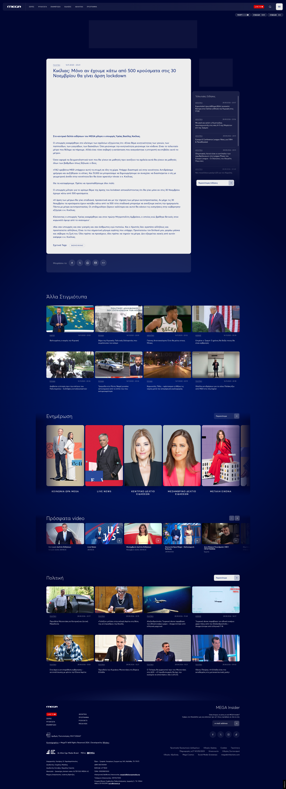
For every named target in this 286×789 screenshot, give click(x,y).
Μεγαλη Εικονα (220, 491)
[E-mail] (95, 262)
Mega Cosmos (188, 755)
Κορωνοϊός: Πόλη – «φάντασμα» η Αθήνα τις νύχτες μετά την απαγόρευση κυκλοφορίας (165, 387)
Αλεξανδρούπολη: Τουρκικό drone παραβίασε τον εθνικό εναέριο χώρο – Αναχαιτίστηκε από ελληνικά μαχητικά (166, 623)
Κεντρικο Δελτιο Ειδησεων (143, 492)
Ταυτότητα (235, 748)
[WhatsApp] (87, 262)
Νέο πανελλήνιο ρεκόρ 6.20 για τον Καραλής (213, 173)
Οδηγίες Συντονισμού (231, 751)
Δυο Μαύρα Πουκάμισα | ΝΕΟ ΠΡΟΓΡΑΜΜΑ (216, 548)
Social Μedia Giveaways (207, 755)
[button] (279, 6)
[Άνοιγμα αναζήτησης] (270, 6)
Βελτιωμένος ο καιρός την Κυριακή (64, 340)
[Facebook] (72, 262)
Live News (104, 491)
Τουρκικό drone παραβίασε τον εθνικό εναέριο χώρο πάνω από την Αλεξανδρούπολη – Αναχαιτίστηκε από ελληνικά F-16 (215, 623)
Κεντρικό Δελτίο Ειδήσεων (60, 547)
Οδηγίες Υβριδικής (171, 755)
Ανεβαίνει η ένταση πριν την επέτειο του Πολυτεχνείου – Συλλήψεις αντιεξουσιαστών (68, 387)
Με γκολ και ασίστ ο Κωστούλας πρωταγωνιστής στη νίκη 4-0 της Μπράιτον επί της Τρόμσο (213, 125)
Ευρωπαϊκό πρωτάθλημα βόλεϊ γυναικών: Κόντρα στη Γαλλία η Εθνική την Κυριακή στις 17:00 (214, 108)
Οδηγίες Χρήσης (210, 748)
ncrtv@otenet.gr (114, 783)
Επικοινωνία (213, 751)
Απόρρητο (284, 784)
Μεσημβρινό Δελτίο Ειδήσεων (138, 547)
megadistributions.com (230, 755)
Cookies (224, 748)
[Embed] (103, 262)
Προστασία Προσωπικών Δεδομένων (185, 748)
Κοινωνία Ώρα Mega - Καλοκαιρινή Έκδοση (179, 548)
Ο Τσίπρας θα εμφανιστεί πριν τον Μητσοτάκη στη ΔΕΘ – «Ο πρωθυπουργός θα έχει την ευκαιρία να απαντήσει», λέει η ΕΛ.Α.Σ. (166, 672)
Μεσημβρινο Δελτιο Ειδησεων (182, 492)
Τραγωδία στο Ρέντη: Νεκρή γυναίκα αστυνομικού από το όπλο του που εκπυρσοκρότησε (113, 388)
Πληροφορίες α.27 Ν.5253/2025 (192, 751)
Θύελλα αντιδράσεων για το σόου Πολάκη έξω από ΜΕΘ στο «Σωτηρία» (215, 387)
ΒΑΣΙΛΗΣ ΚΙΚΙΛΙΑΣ (77, 245)
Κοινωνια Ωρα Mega (65, 491)
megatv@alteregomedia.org (130, 774)
